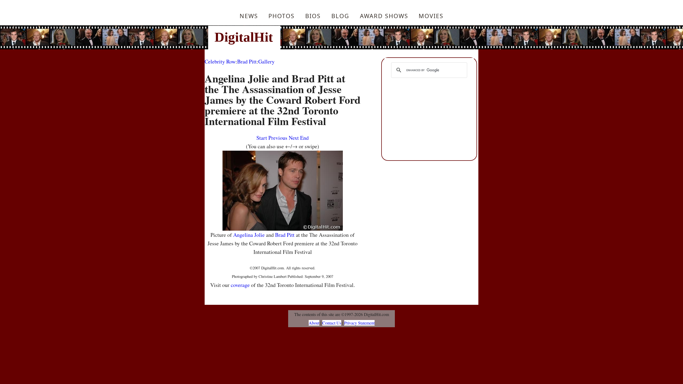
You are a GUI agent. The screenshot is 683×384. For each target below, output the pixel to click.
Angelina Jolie (249, 234)
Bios (313, 16)
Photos (281, 16)
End (304, 137)
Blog (340, 16)
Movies (431, 16)
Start (261, 137)
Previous (277, 137)
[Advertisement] (377, 37)
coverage (240, 285)
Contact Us (331, 323)
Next (294, 137)
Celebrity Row (220, 61)
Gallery (266, 61)
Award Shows (384, 16)
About (314, 323)
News (249, 16)
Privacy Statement (359, 323)
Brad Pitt (247, 61)
